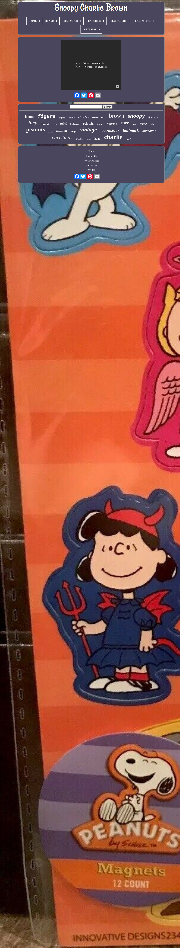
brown (116, 115)
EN (89, 170)
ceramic (45, 124)
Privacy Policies (91, 160)
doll (55, 125)
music (72, 117)
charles (83, 117)
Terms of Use (91, 165)
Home (91, 151)
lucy (32, 122)
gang (51, 132)
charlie (113, 137)
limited (61, 130)
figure (47, 116)
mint (63, 123)
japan (100, 124)
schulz (88, 123)
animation (149, 131)
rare (124, 122)
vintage (88, 129)
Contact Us (91, 156)
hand (97, 138)
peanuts (35, 129)
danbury (153, 117)
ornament (98, 117)
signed (62, 117)
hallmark (131, 130)
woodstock (109, 130)
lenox (143, 123)
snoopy (136, 116)
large (74, 131)
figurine (112, 123)
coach (89, 140)
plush (79, 138)
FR (93, 170)
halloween (74, 124)
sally (152, 124)
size (134, 124)
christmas (62, 137)
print (128, 139)
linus (29, 116)
